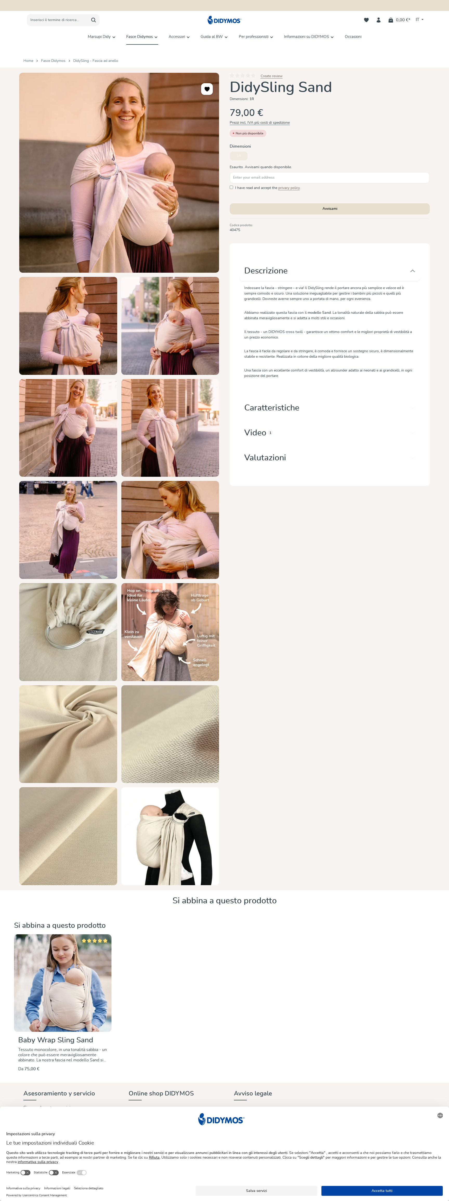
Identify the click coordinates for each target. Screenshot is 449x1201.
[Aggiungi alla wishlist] (207, 89)
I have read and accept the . (267, 188)
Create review (272, 76)
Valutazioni (265, 458)
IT (418, 20)
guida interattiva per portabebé (253, 5)
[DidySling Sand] (119, 173)
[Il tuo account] (378, 20)
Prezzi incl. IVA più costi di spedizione (260, 123)
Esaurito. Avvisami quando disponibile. (261, 167)
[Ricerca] (93, 20)
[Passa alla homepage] (224, 20)
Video (257, 433)
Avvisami (329, 209)
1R (242, 157)
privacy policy (289, 188)
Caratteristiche (271, 408)
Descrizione (266, 271)
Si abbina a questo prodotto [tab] (225, 901)
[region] (119, 479)
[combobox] (57, 20)
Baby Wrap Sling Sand (55, 1040)
